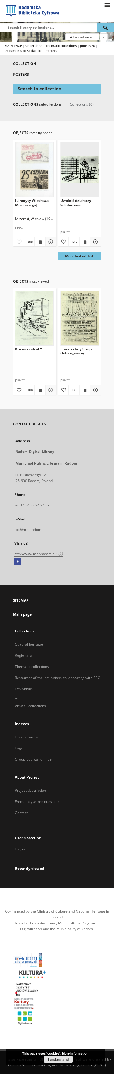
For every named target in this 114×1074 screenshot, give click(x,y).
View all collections (30, 705)
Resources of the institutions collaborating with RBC (57, 677)
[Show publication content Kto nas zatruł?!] (40, 390)
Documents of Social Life (23, 50)
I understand (58, 1059)
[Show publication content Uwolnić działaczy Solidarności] (85, 242)
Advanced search (82, 37)
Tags (19, 748)
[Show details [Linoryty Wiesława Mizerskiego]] (50, 242)
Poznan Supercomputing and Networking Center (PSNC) (57, 1065)
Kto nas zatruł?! (28, 349)
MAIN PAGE (13, 45)
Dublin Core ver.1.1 (31, 736)
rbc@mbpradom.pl (29, 529)
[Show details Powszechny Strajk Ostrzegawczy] (94, 390)
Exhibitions (24, 688)
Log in (20, 849)
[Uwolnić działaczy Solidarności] (80, 169)
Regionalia (23, 655)
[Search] (105, 27)
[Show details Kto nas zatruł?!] (50, 390)
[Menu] (107, 4)
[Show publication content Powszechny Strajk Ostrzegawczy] (85, 390)
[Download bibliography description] (29, 242)
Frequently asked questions (37, 801)
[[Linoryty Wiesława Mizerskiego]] (34, 169)
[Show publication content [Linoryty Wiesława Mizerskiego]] (40, 242)
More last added (79, 256)
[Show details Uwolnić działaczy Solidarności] (94, 242)
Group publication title (33, 759)
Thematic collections (61, 45)
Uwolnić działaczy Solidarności (75, 202)
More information (75, 1053)
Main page (22, 614)
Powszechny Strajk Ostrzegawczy (76, 351)
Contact (21, 812)
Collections (34, 45)
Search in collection (39, 89)
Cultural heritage (29, 644)
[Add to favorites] (18, 242)
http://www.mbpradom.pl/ (36, 553)
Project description (30, 790)
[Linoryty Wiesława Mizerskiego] (32, 202)
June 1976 (88, 45)
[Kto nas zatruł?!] (34, 318)
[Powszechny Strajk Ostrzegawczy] (80, 318)
